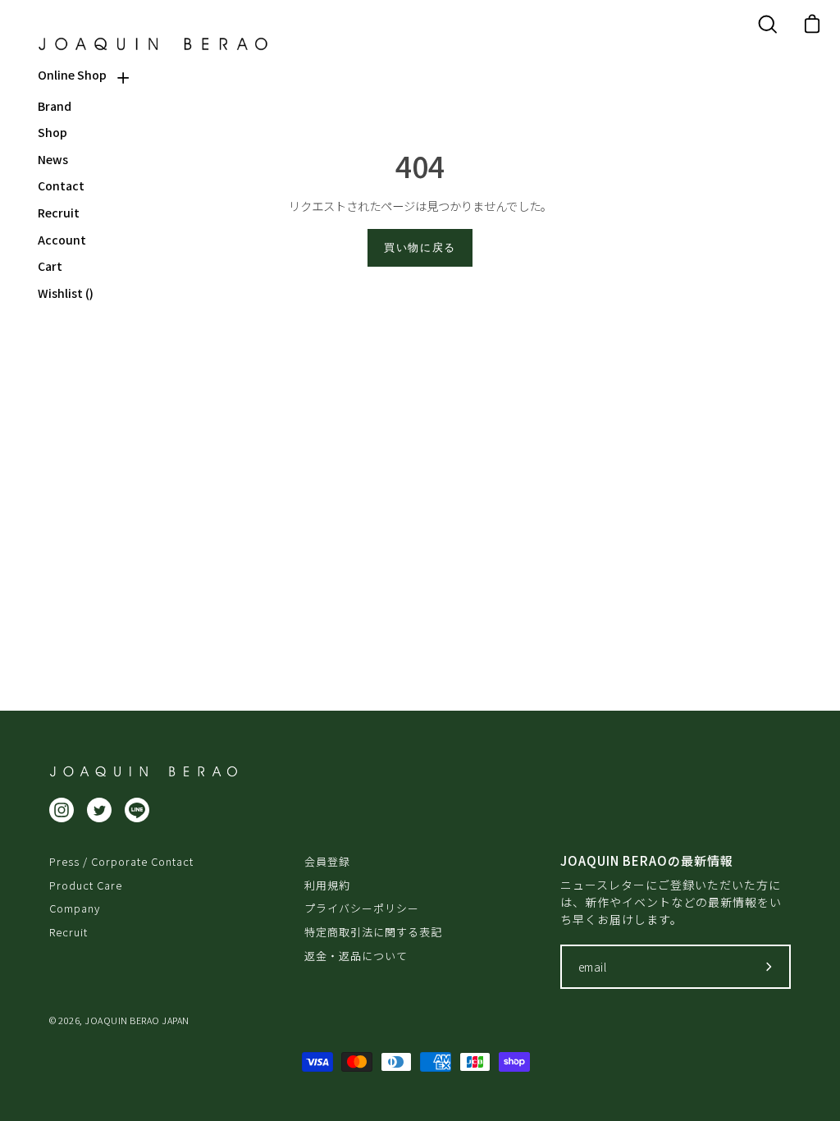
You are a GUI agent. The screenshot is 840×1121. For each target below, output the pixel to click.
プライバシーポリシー (361, 908)
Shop (52, 132)
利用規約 (327, 885)
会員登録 (327, 861)
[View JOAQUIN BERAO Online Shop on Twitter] (99, 810)
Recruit (59, 213)
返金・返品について (356, 955)
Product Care (85, 885)
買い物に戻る (420, 247)
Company (74, 908)
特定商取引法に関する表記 (373, 932)
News (53, 159)
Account (62, 240)
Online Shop (72, 75)
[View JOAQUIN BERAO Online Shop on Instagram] (61, 810)
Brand (54, 106)
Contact (61, 186)
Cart (50, 266)
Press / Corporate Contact (121, 861)
